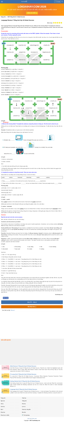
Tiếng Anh (24, 400)
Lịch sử (23, 406)
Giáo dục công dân (26, 409)
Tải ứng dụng (26, 415)
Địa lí (2, 409)
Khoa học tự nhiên (5, 415)
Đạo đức (24, 412)
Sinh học (3, 406)
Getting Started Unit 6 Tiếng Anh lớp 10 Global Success (25, 381)
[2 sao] (56, 23)
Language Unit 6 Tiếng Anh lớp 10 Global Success (23, 389)
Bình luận (5, 298)
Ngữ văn (3, 400)
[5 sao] (61, 23)
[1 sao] (54, 23)
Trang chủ (3, 398)
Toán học (24, 398)
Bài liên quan (6, 340)
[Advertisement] (32, 323)
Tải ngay (58, 1)
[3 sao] (58, 23)
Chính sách (34, 418)
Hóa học (24, 403)
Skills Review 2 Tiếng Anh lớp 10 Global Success (23, 366)
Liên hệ (29, 418)
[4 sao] (59, 23)
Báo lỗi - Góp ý (32, 302)
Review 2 (13, 310)
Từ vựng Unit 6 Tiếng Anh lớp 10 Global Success (23, 374)
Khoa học (3, 412)
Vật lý (2, 403)
